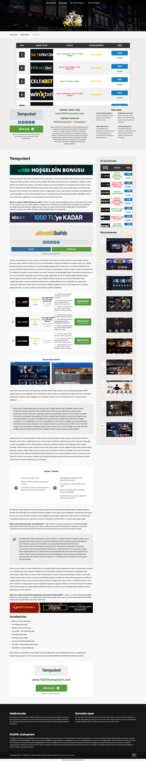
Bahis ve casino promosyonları (73, 760)
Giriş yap (24, 129)
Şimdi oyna (71, 249)
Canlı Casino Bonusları (20, 638)
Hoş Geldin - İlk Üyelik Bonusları (23, 631)
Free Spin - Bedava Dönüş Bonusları (25, 644)
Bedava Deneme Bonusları (21, 628)
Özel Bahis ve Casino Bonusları (23, 648)
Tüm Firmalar (94, 3)
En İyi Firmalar (76, 3)
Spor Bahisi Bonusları (19, 635)
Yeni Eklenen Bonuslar (20, 625)
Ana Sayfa (51, 3)
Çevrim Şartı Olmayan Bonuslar (23, 641)
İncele (31, 249)
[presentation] (89, 373)
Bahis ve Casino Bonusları (21, 621)
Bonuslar (63, 3)
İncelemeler (24, 35)
